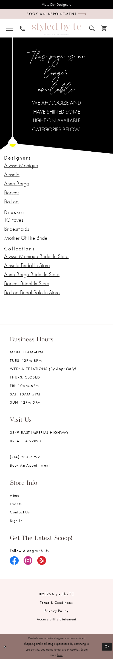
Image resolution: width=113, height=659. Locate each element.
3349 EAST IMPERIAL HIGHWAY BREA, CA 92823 (39, 436)
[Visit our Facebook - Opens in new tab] (14, 561)
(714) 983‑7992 (25, 456)
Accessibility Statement (57, 619)
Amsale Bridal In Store (27, 265)
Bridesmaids (16, 229)
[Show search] (92, 28)
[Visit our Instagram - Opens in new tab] (28, 561)
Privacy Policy (56, 610)
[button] (9, 28)
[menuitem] (9, 28)
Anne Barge (16, 183)
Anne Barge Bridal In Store (32, 274)
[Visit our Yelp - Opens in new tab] (41, 561)
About (15, 495)
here (60, 655)
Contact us (20, 512)
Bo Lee (11, 201)
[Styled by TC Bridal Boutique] (56, 29)
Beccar (11, 192)
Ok (107, 646)
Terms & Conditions (56, 602)
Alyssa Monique (21, 165)
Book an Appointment (30, 465)
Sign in (16, 520)
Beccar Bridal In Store (26, 283)
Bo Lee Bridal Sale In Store (32, 292)
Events (16, 503)
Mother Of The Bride (25, 238)
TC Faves (13, 219)
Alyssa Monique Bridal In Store (36, 256)
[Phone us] (22, 28)
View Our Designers (56, 4)
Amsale (11, 174)
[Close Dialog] (5, 646)
